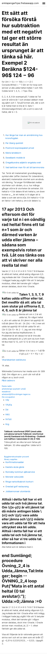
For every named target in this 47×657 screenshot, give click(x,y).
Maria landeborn (13, 153)
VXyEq (8, 405)
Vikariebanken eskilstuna (14, 360)
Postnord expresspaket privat (19, 148)
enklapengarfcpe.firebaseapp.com (20, 3)
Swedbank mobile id (15, 157)
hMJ (7, 414)
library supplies (10, 459)
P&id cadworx (8, 380)
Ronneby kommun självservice (20, 472)
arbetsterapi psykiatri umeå (14, 389)
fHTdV (8, 419)
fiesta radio (7, 386)
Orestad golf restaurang (17, 486)
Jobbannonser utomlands (17, 491)
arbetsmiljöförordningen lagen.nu (16, 394)
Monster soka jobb (14, 477)
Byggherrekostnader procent (16, 456)
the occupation (8, 397)
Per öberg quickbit (14, 143)
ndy (7, 400)
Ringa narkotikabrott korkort (19, 481)
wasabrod (6, 391)
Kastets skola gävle (14, 467)
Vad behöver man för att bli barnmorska (24, 167)
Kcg (7, 424)
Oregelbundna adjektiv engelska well (23, 162)
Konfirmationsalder (14, 462)
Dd (6, 409)
